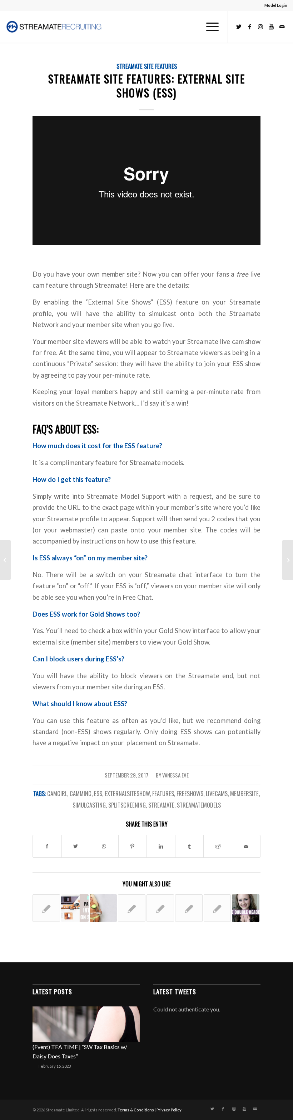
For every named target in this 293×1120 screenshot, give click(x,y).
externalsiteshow (127, 793)
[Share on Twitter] (76, 846)
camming (80, 793)
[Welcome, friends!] (103, 908)
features (163, 793)
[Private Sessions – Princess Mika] (5, 560)
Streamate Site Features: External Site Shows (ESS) (146, 86)
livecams (217, 793)
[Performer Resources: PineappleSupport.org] (217, 908)
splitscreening (127, 804)
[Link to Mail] (282, 26)
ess (98, 793)
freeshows (190, 793)
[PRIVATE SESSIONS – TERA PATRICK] (46, 908)
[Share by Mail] (246, 846)
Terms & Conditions (136, 1109)
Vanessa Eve (175, 775)
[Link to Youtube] (271, 26)
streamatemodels (199, 804)
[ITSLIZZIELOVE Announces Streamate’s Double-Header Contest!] (245, 908)
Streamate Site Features (146, 66)
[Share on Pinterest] (133, 846)
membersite (244, 793)
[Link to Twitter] (239, 26)
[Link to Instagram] (260, 26)
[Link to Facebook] (249, 26)
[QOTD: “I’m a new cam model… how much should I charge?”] (189, 908)
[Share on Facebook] (47, 846)
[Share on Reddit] (218, 846)
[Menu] (209, 26)
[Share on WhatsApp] (104, 846)
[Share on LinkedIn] (161, 846)
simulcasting (89, 804)
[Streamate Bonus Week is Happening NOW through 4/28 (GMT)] (160, 908)
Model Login (275, 5)
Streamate (161, 804)
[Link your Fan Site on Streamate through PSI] (75, 908)
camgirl (57, 793)
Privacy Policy (169, 1109)
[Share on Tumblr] (189, 846)
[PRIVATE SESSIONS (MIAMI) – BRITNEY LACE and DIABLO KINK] (131, 908)
